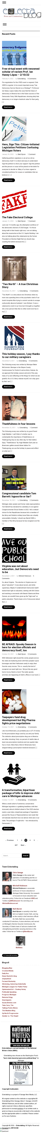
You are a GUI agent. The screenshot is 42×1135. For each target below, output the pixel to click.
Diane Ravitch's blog (9, 976)
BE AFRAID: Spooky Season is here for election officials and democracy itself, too (19, 647)
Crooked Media (7, 971)
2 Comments (34, 500)
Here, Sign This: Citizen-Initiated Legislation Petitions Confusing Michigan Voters (20, 147)
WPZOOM (14, 1128)
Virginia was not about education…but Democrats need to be (20, 569)
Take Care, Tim (7, 1005)
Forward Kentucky (8, 981)
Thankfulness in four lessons (18, 423)
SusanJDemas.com (9, 1003)
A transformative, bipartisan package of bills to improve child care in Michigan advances (20, 793)
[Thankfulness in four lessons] (14, 408)
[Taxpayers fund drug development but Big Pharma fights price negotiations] (14, 701)
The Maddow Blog (8, 1011)
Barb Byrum (22, 154)
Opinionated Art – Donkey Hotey (14, 989)
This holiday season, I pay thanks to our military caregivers (21, 355)
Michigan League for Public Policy (14, 987)
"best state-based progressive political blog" (19, 1058)
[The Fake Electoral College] (14, 201)
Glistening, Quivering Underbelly (14, 984)
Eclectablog (22, 79)
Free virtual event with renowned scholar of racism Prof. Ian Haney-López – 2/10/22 (20, 71)
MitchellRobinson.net (10, 903)
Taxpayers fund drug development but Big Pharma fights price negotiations (18, 720)
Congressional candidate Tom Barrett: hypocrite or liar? (19, 495)
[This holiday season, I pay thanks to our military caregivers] (14, 338)
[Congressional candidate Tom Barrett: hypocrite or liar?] (14, 478)
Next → (23, 845)
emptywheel (6, 979)
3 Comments (34, 291)
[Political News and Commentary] (22, 13)
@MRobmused (14, 901)
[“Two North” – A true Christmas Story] (14, 268)
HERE (33, 898)
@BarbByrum (28, 931)
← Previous (9, 840)
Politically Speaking (9, 992)
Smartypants (6, 1000)
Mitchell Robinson (25, 576)
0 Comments (32, 79)
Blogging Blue (7, 968)
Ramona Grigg (7, 997)
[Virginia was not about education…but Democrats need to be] (14, 550)
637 (16, 845)
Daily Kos (5, 973)
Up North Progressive (10, 1013)
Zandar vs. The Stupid (10, 1016)
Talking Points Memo (10, 1008)
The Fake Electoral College (17, 217)
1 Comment (31, 154)
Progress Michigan (9, 995)
